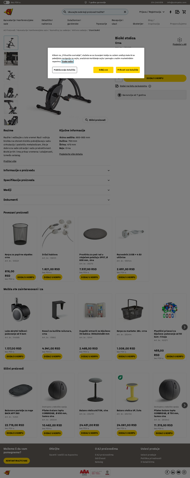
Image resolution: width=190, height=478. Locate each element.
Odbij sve (103, 70)
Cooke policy (67, 61)
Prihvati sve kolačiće (128, 70)
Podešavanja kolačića (64, 70)
